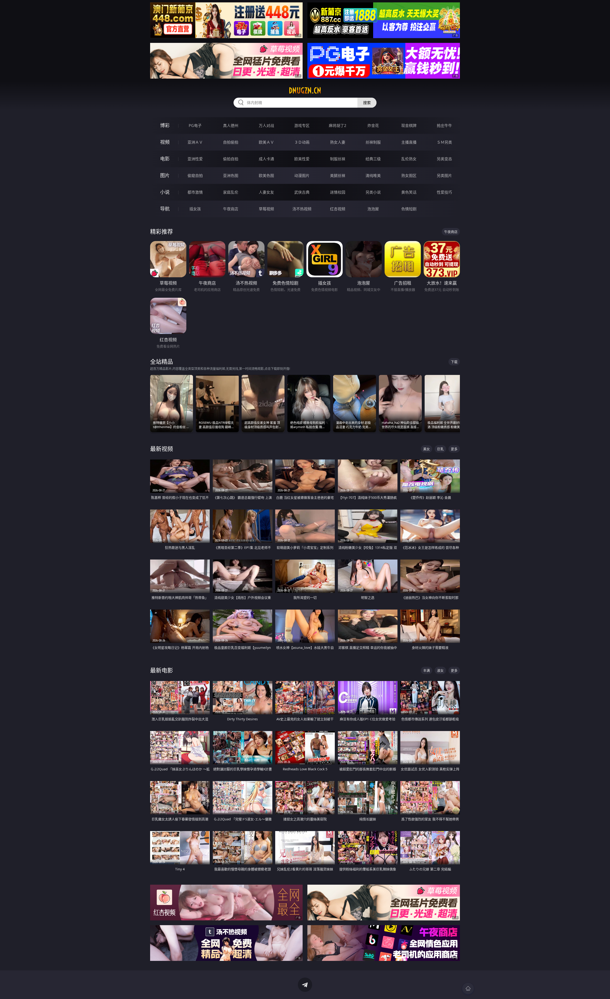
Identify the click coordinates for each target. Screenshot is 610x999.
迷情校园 (337, 192)
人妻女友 (266, 192)
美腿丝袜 (337, 175)
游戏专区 (302, 125)
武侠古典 (302, 192)
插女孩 (195, 209)
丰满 (426, 670)
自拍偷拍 (230, 142)
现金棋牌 (409, 125)
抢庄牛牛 (444, 125)
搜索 (367, 102)
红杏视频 (337, 209)
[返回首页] (468, 988)
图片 (165, 175)
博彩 (165, 125)
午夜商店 (230, 209)
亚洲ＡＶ (195, 142)
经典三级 (373, 158)
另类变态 (444, 158)
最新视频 (161, 449)
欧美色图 (266, 175)
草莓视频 (266, 209)
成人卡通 (266, 158)
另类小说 (373, 192)
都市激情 (195, 192)
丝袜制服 (373, 142)
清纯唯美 (373, 175)
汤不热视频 (301, 209)
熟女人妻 (337, 142)
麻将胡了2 (337, 125)
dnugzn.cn (305, 90)
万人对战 (266, 125)
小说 (165, 192)
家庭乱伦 (230, 192)
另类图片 (444, 175)
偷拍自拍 (230, 158)
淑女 (440, 670)
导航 (165, 209)
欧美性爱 (302, 158)
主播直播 (409, 142)
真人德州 (230, 125)
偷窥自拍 (195, 175)
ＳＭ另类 (444, 142)
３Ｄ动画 (302, 142)
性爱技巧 (444, 192)
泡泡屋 (373, 209)
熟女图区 (409, 175)
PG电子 (195, 125)
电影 (165, 159)
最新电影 (161, 670)
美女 (426, 449)
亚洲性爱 (195, 158)
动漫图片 (302, 175)
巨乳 (440, 449)
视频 (165, 142)
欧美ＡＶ (266, 142)
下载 (454, 361)
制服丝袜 (337, 158)
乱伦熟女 (409, 158)
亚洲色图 (230, 175)
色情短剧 (409, 209)
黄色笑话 (409, 192)
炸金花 (373, 125)
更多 (454, 449)
